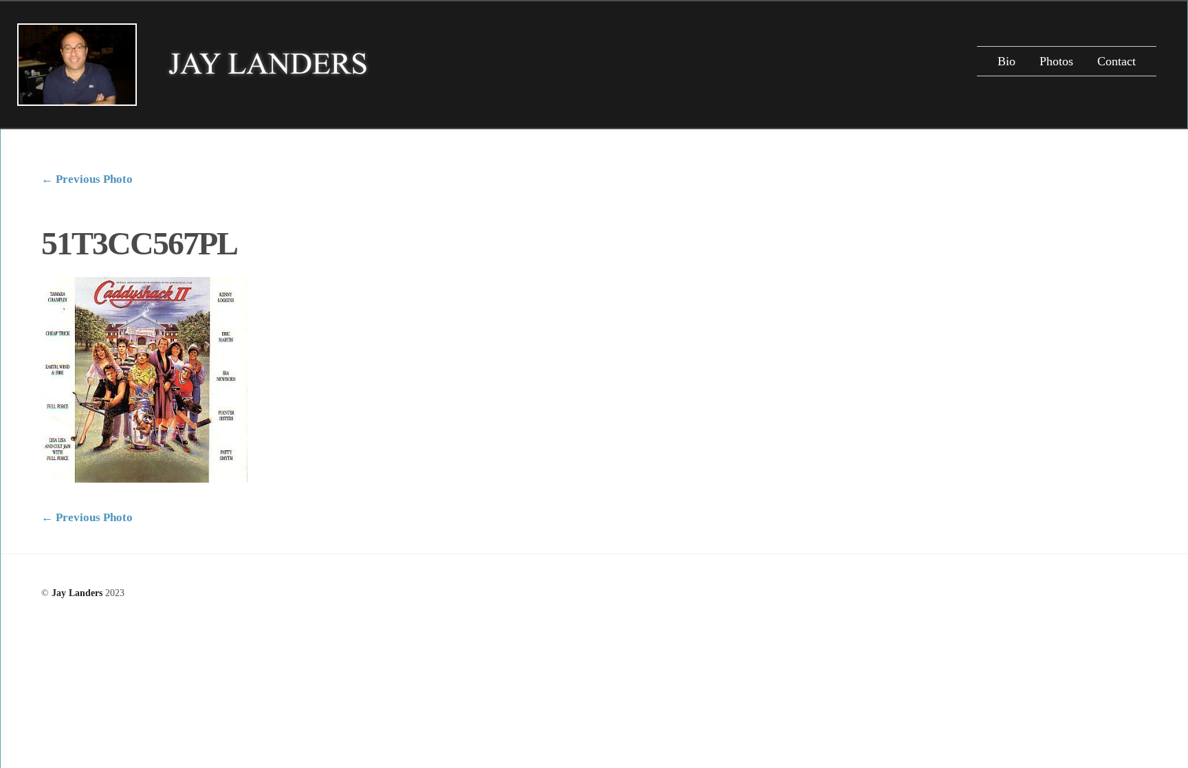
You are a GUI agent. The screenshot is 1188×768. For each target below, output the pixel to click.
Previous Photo (87, 179)
